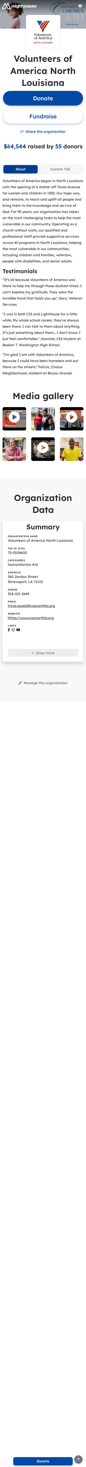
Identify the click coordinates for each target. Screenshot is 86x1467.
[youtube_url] (18, 630)
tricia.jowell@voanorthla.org (31, 606)
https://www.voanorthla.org (31, 618)
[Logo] (19, 6)
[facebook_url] (9, 630)
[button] (14, 417)
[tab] (20, 169)
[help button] (78, 1459)
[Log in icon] (80, 6)
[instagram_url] (13, 630)
